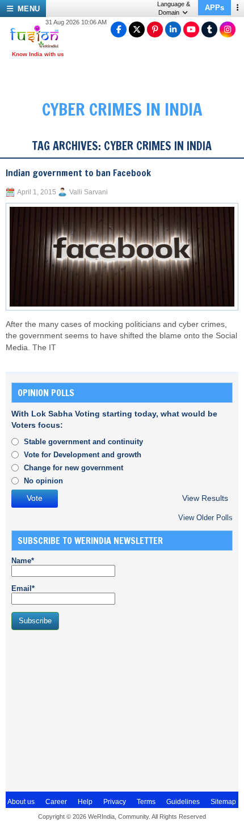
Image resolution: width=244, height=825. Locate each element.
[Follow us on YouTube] (191, 29)
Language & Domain (173, 8)
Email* (23, 588)
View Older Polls (205, 517)
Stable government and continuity (83, 441)
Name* (22, 560)
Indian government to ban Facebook (78, 173)
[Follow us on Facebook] (119, 29)
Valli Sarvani (88, 192)
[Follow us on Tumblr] (209, 29)
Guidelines (183, 802)
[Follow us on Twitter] (137, 29)
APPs (214, 7)
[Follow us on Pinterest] (155, 29)
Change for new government (73, 467)
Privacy (114, 802)
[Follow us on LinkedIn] (173, 29)
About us (21, 802)
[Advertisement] (96, 709)
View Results (205, 498)
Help (85, 802)
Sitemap (223, 802)
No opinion (43, 481)
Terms (146, 802)
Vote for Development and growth (82, 454)
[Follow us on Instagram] (227, 29)
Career (56, 802)
